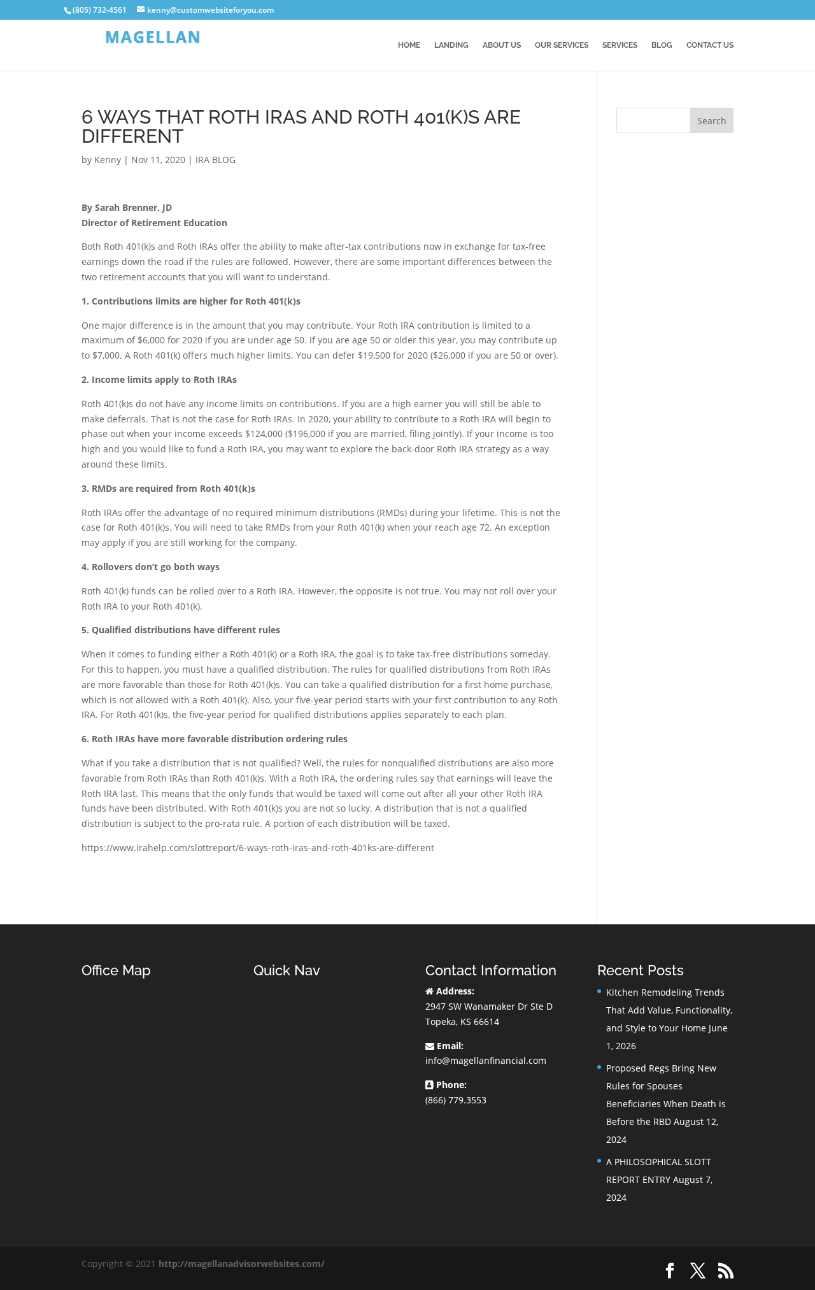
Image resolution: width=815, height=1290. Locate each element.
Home (409, 45)
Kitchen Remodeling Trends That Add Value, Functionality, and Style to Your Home (669, 1010)
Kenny (107, 160)
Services (619, 45)
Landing (451, 45)
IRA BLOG (215, 160)
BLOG (661, 45)
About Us (502, 45)
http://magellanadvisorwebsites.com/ (242, 1264)
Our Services (561, 45)
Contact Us (710, 45)
